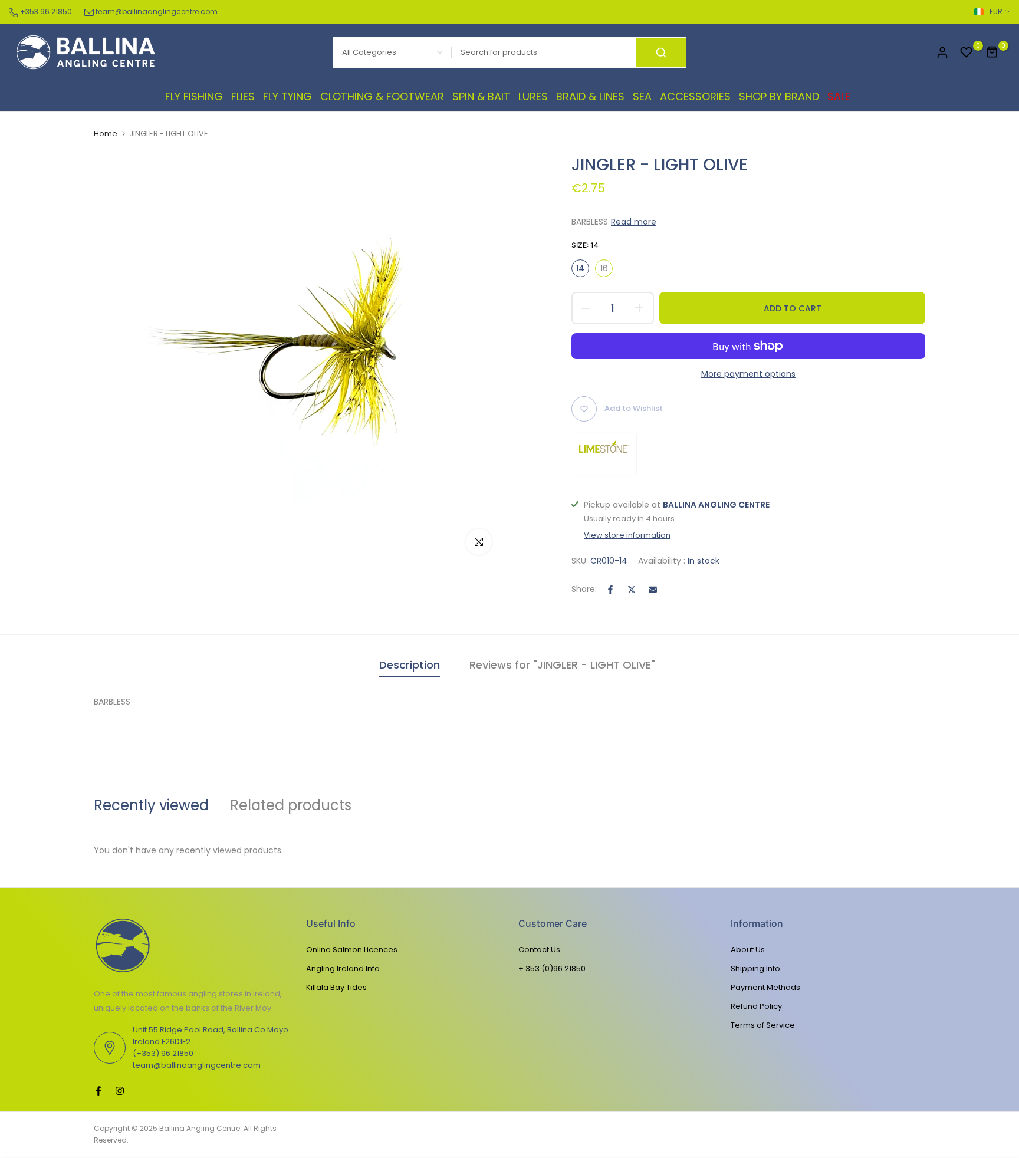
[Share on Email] (653, 589)
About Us (748, 949)
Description (409, 664)
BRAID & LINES (590, 96)
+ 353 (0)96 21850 (552, 968)
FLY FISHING (194, 96)
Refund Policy (756, 1006)
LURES (533, 96)
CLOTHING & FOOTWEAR (382, 96)
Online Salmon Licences (351, 949)
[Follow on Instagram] (119, 1091)
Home (105, 134)
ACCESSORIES (695, 96)
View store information (627, 535)
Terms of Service (763, 1025)
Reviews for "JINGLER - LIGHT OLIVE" (562, 664)
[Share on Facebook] (610, 589)
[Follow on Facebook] (98, 1091)
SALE (838, 96)
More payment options (748, 374)
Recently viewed (151, 805)
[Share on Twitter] (631, 589)
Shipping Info (755, 968)
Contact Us (539, 949)
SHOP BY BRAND (779, 96)
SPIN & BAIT (481, 96)
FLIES (243, 96)
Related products (290, 805)
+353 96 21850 (45, 11)
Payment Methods (765, 987)
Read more (633, 221)
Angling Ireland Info (343, 968)
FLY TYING (287, 96)
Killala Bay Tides (336, 987)
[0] (966, 52)
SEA (642, 96)
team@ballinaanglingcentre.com (157, 11)
